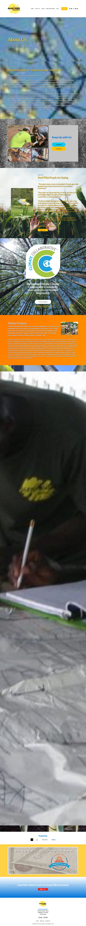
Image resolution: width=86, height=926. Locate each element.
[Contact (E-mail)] (77, 9)
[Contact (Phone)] (75, 9)
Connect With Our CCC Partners (43, 306)
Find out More (43, 301)
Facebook (59, 144)
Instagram (59, 148)
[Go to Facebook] (70, 9)
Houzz (43, 230)
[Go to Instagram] (73, 9)
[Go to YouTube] (71, 9)
